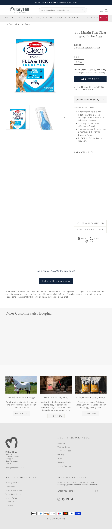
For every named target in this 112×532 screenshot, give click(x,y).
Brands (94, 18)
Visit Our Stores (64, 447)
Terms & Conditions (13, 494)
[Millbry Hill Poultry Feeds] (91, 384)
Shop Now (21, 413)
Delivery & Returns (12, 483)
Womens (9, 18)
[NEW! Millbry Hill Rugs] (21, 384)
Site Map (9, 505)
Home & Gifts (81, 18)
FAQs (60, 458)
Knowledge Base (64, 451)
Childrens (27, 18)
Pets (70, 18)
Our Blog (61, 455)
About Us (61, 443)
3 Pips (79, 62)
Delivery (77, 48)
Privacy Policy (11, 498)
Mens (18, 18)
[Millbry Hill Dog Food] (56, 384)
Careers (61, 462)
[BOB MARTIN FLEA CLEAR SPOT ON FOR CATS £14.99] (77, 184)
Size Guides (10, 487)
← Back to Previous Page (18, 24)
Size (76, 57)
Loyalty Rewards (64, 466)
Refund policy (11, 502)
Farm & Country (58, 18)
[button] (56, 280)
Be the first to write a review (56, 281)
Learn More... (87, 89)
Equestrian (41, 18)
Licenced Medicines (13, 490)
